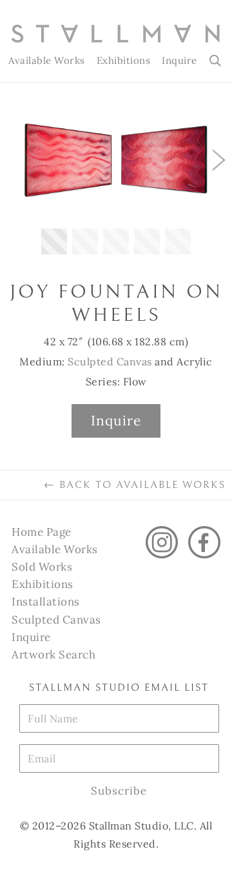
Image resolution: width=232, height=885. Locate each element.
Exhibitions (124, 60)
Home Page (42, 532)
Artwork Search (53, 654)
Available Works (46, 60)
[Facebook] (204, 542)
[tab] (54, 241)
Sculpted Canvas (110, 361)
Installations (46, 602)
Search (216, 60)
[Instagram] (162, 542)
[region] (116, 184)
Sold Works (42, 567)
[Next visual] (219, 160)
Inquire (179, 60)
